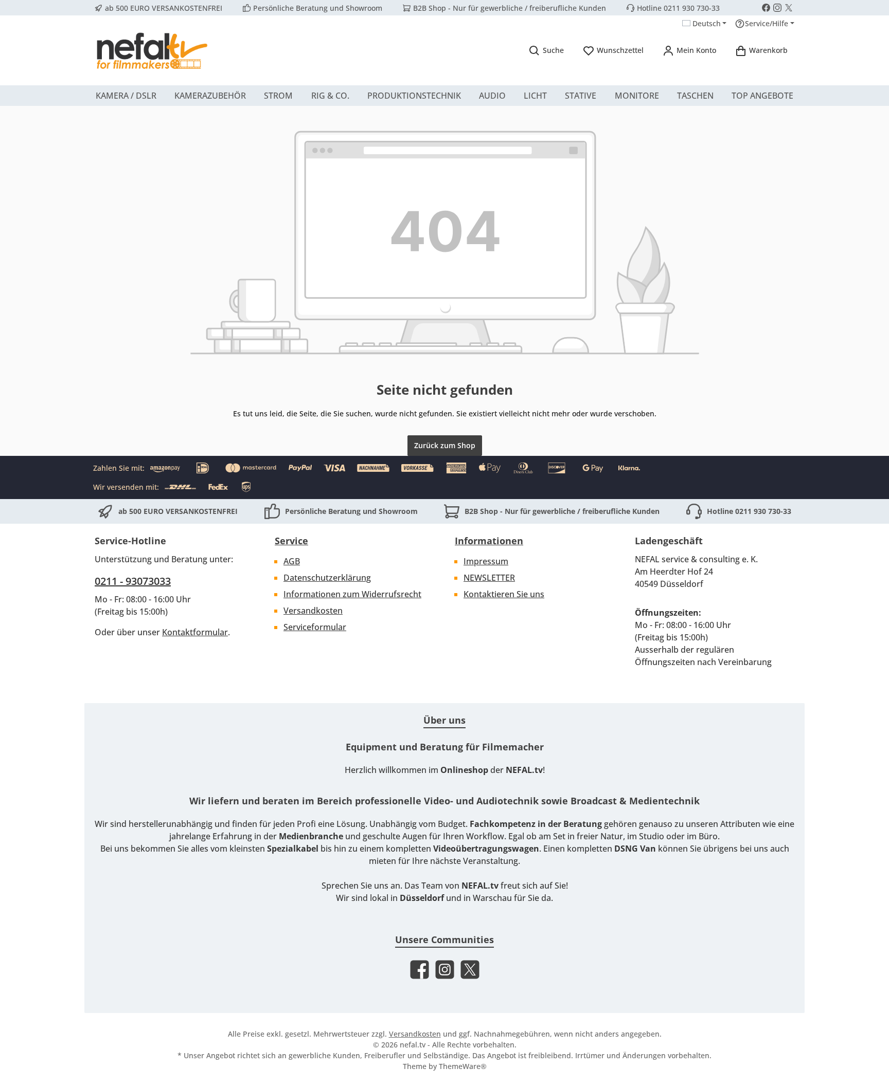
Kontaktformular (195, 632)
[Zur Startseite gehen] (151, 50)
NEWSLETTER (489, 577)
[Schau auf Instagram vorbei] (777, 8)
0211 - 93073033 (133, 581)
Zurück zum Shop (444, 445)
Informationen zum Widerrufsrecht (352, 594)
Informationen (489, 541)
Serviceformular (314, 627)
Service (291, 541)
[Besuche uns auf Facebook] (766, 8)
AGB (291, 561)
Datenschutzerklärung (327, 577)
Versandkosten (313, 610)
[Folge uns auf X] (789, 8)
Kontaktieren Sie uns (504, 594)
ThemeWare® (463, 1066)
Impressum (486, 561)
